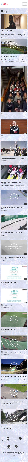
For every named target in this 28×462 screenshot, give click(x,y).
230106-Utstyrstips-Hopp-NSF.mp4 (12, 182)
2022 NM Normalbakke (8, 306)
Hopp (2, 55)
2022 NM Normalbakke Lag (9, 282)
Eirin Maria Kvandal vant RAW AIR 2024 (13, 158)
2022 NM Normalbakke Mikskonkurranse (13, 353)
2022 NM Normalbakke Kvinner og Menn (13, 376)
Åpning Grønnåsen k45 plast (10, 56)
